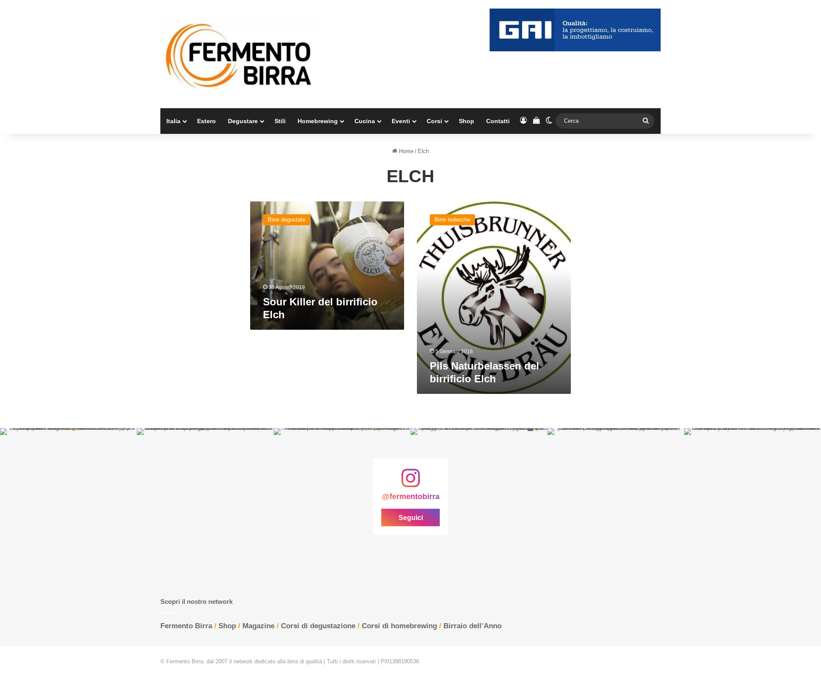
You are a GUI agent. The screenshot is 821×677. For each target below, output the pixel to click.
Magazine (258, 626)
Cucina (364, 121)
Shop (466, 121)
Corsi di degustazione (318, 626)
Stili (280, 121)
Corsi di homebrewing (399, 626)
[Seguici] (410, 482)
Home (405, 151)
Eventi (401, 121)
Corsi (434, 121)
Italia (173, 121)
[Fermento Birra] (239, 54)
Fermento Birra (186, 626)
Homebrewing (318, 121)
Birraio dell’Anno (472, 626)
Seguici (411, 517)
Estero (206, 121)
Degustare (243, 121)
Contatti (498, 121)
